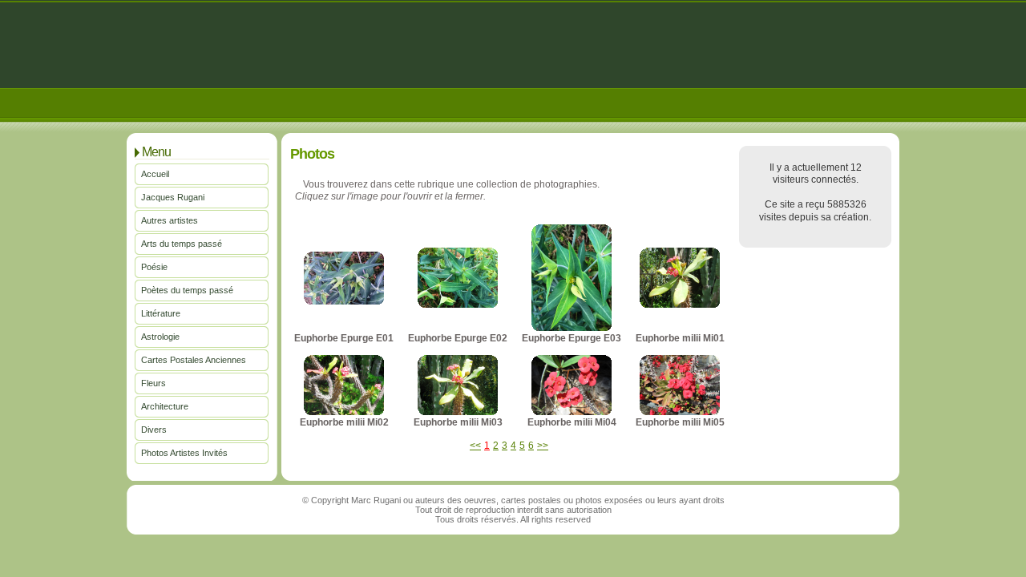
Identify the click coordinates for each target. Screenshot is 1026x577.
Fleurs (153, 383)
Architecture (164, 406)
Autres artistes (169, 220)
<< (475, 445)
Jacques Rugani (172, 197)
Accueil (155, 174)
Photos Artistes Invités (184, 453)
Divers (154, 429)
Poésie (154, 267)
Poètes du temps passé (187, 290)
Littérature (160, 313)
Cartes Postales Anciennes (193, 360)
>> (542, 445)
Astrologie (160, 336)
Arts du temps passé (181, 243)
